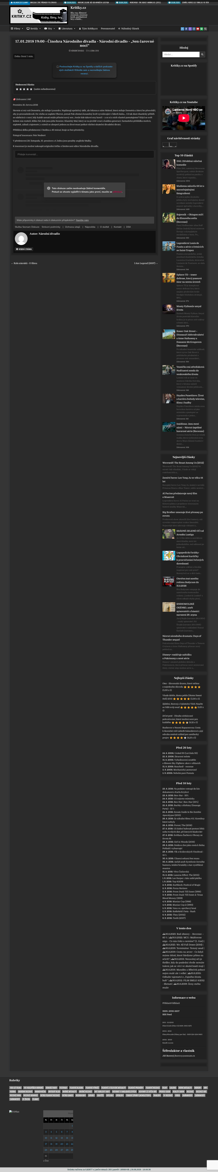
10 (46, 1138)
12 (56, 1138)
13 (62, 1138)
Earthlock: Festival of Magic (186, 885)
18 (51, 1144)
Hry (50, 28)
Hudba (12, 1091)
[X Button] (182, 28)
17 (46, 1144)
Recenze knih (15, 1095)
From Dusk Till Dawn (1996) (187, 891)
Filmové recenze (153, 1087)
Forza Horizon (180, 888)
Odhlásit (175, 1003)
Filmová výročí (92, 1087)
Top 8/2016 (177, 881)
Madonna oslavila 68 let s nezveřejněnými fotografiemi (190, 190)
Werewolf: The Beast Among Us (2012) (183, 462)
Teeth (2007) (179, 918)
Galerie (173, 1087)
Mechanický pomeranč (185, 770)
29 (72, 1150)
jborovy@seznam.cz (184, 1056)
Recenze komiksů (31, 1095)
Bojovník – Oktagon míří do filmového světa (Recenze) (190, 218)
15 (72, 1138)
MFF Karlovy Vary (102, 1091)
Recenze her (201, 1091)
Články (35, 1099)
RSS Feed (167, 1014)
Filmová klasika (76, 1087)
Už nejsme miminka (184, 798)
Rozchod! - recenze (183, 766)
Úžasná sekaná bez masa (186, 858)
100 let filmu (15, 1087)
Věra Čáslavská (181, 872)
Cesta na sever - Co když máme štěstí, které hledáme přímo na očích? (182, 955)
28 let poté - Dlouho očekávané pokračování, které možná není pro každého (180, 719)
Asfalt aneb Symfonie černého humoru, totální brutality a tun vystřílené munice (183, 865)
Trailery (157, 1095)
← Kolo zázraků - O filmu (24, 263)
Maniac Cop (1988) (182, 901)
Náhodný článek (130, 28)
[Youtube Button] (197, 28)
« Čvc (46, 1161)
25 (51, 1150)
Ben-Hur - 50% (181, 795)
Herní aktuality (185, 1087)
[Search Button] (205, 28)
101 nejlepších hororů (33, 1087)
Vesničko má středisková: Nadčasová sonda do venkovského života (191, 371)
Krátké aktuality (69, 1091)
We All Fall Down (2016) (189, 944)
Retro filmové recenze (50, 1095)
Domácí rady (51, 1087)
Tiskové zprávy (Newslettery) (138, 1095)
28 (67, 1150)
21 (67, 1144)
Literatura (67, 28)
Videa (177, 1095)
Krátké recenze (85, 1091)
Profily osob (164, 1091)
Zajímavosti (187, 1095)
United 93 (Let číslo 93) (186, 753)
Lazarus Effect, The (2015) (186, 875)
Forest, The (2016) (183, 825)
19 (56, 1144)
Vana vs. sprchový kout (184, 908)
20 (61, 1144)
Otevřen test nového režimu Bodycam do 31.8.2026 (188, 582)
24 (46, 1150)
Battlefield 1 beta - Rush (184, 911)
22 (72, 1144)
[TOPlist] (14, 1112)
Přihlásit (166, 1003)
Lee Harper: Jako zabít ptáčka (187, 878)
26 (56, 1150)
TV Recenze (167, 1095)
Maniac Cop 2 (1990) (183, 905)
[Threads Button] (190, 28)
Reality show (178, 1091)
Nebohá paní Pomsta (183, 773)
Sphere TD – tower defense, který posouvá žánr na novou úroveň (189, 278)
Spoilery (119, 1095)
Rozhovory (81, 1095)
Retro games (67, 1095)
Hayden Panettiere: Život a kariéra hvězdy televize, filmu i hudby (191, 399)
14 (67, 1138)
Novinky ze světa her (147, 1091)
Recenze (190, 1091)
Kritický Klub (54, 1091)
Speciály (109, 1095)
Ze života (26, 1099)
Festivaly (63, 1087)
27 (62, 1150)
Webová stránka (25, 249)
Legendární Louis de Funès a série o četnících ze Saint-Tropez (190, 247)
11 (51, 1138)
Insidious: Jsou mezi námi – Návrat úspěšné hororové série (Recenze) (190, 427)
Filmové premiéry (135, 1087)
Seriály (34, 28)
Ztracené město (182, 756)
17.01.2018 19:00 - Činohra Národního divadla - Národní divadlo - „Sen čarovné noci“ (84, 43)
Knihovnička (40, 1091)
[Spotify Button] (201, 28)
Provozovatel (108, 28)
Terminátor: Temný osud (190, 948)
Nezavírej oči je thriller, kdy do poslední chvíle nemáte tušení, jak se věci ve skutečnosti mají (183, 962)
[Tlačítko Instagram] (193, 28)
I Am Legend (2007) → (146, 263)
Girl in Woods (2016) (184, 842)
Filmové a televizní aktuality (114, 1087)
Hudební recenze (25, 1091)
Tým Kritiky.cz (90, 28)
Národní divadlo (77, 51)
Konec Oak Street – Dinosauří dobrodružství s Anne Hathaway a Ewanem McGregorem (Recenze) (190, 338)
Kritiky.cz (78, 7)
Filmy (17, 28)
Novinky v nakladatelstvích (124, 1091)
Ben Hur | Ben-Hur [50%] (186, 802)
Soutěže (100, 1095)
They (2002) (179, 915)
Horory (198, 1087)
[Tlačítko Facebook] (186, 28)
